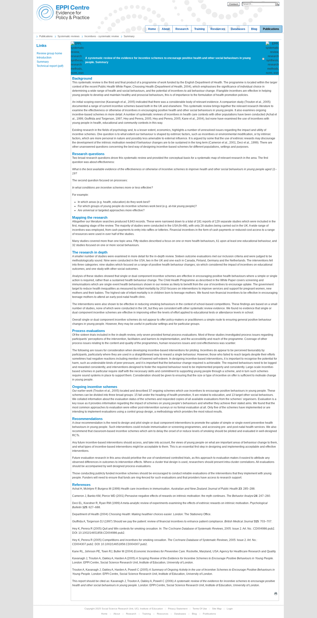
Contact (233, 4)
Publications (271, 29)
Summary (43, 61)
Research (181, 29)
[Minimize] (263, 58)
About (166, 29)
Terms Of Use (200, 608)
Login (230, 608)
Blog (254, 29)
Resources (217, 29)
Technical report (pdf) (50, 66)
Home (152, 29)
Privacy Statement (178, 608)
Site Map (217, 608)
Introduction (44, 57)
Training (199, 29)
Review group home (49, 53)
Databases (238, 29)
